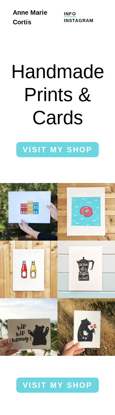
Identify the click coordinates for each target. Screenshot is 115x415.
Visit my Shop (57, 149)
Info (70, 13)
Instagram (79, 20)
